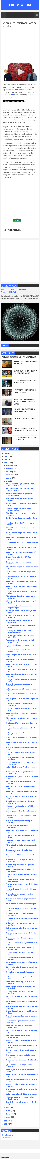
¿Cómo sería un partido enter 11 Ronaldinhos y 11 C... (21, 909)
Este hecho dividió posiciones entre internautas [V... (18, 509)
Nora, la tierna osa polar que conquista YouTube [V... (19, 685)
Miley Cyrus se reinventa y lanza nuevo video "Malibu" (21, 782)
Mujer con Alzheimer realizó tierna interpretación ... (18, 1036)
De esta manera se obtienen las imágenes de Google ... (21, 1090)
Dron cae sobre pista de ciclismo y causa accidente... (20, 939)
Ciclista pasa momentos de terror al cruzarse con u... (22, 929)
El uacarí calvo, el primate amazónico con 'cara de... (20, 1022)
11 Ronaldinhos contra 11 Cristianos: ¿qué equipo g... (20, 841)
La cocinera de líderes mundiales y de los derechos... (20, 758)
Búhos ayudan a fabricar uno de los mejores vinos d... (21, 968)
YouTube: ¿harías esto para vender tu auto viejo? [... (20, 1070)
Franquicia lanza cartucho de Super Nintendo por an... (21, 548)
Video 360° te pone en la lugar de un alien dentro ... (20, 514)
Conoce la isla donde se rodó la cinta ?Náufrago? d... (19, 914)
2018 (6, 459)
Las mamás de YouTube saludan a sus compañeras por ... (18, 631)
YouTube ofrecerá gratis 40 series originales (21, 1094)
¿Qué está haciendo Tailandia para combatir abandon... (21, 626)
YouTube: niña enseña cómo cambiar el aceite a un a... (21, 792)
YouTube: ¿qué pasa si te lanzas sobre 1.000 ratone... (21, 734)
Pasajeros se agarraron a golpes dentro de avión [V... (21, 934)
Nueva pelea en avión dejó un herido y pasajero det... (19, 851)
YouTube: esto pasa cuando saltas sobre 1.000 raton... (22, 831)
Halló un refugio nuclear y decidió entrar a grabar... (21, 1051)
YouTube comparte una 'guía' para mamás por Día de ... (21, 587)
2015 (6, 1124)
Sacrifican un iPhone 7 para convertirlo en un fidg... (22, 724)
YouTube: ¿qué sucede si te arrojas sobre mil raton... (21, 675)
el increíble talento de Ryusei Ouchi (24, 418)
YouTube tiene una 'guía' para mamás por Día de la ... (21, 553)
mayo (8, 481)
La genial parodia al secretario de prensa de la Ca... (21, 592)
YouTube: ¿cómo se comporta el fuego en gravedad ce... (20, 870)
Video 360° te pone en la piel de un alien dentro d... (20, 529)
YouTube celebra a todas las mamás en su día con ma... (21, 665)
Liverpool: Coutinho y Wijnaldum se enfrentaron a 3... (18, 826)
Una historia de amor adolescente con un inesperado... (20, 616)
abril (8, 1107)
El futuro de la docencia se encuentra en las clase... (21, 709)
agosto (9, 478)
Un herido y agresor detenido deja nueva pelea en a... (20, 802)
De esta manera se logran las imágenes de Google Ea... (20, 1056)
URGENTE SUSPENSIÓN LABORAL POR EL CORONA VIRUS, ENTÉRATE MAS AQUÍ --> (17, 290)
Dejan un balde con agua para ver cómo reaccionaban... (19, 895)
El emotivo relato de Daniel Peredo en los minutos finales (25, 391)
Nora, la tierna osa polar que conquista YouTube (19, 821)
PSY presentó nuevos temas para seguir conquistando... (20, 948)
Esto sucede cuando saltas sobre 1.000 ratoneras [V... (19, 807)
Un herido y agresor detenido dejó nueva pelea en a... (20, 865)
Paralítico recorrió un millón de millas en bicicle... (20, 836)
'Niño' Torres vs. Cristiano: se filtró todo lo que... (20, 787)
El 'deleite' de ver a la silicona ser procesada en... (21, 572)
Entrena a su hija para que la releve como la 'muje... (21, 646)
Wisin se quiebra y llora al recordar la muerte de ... (21, 812)
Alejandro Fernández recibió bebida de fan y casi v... (21, 1085)
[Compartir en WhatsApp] (17, 221)
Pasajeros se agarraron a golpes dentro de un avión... (22, 885)
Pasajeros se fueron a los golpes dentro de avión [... (21, 900)
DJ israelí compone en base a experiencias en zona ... (21, 1017)
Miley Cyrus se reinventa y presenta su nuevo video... (21, 719)
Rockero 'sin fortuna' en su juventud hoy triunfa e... (20, 563)
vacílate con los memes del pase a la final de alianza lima (19, 357)
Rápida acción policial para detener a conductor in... (19, 621)
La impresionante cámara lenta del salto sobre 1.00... (20, 636)
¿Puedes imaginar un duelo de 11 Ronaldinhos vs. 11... (22, 919)
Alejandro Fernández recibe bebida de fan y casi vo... (21, 1041)
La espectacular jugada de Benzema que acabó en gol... (20, 880)
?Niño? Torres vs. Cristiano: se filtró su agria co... (21, 694)
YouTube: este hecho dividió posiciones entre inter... (21, 538)
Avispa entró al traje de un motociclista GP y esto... (21, 997)
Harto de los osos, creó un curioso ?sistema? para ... (22, 777)
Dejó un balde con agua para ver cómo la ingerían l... (20, 924)
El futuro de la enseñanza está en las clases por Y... (21, 680)
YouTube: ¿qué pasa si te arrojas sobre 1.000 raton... (21, 714)
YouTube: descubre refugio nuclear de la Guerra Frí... (20, 982)
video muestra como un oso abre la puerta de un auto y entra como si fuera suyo (24, 401)
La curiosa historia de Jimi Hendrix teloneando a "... (18, 651)
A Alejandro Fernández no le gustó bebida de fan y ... (21, 963)
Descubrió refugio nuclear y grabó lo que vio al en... (21, 1012)
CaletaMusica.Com (7, 1135)
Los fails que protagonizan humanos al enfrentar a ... (19, 958)
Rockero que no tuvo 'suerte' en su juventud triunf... (21, 611)
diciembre (10, 465)
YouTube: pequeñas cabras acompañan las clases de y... (20, 987)
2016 (6, 1121)
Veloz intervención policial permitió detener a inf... (22, 567)
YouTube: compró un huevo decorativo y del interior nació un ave (25, 372)
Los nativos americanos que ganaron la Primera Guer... (19, 763)
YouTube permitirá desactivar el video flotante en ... (22, 1075)
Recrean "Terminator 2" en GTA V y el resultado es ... (18, 558)
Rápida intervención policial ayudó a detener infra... (21, 519)
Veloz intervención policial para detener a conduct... (20, 597)
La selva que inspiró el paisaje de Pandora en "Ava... (21, 943)
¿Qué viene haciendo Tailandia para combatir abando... (21, 602)
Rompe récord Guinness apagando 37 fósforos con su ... (19, 494)
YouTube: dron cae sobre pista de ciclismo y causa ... (21, 978)
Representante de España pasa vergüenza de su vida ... (21, 504)
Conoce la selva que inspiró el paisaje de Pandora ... (20, 973)
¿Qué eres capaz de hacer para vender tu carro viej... (20, 1065)
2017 (6, 462)
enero (8, 1117)
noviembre (10, 468)
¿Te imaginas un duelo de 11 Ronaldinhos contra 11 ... (20, 992)
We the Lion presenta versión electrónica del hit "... (21, 655)
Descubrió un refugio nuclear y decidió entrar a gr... (22, 1061)
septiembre (10, 474)
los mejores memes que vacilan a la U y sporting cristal (25, 381)
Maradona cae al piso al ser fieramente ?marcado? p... (20, 660)
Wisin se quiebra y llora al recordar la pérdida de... (22, 699)
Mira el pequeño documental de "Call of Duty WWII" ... (21, 1080)
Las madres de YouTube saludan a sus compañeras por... (19, 607)
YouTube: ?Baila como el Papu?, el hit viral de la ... (21, 743)
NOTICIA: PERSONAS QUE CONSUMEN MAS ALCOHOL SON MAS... (20, 485)
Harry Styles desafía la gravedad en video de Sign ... (21, 1103)
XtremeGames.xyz (7, 1137)
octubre (9, 471)
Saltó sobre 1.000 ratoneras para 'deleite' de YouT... (21, 797)
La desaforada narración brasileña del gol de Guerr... (21, 1046)
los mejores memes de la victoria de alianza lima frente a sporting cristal (25, 429)
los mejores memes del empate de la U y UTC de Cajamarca (25, 439)
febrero (9, 1114)
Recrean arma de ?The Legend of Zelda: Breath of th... (19, 773)
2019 (6, 456)
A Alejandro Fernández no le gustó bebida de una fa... (21, 1002)
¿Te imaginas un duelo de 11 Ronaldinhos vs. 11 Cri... (21, 953)
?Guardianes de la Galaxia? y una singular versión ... (20, 524)
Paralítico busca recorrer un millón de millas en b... (21, 875)
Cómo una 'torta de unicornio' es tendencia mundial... (21, 577)
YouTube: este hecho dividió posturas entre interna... (21, 582)
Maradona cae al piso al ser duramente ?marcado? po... (20, 641)
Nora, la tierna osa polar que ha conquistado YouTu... (21, 748)
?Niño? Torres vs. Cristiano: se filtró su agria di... (21, 670)
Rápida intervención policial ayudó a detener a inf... (21, 533)
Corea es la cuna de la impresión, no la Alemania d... (19, 860)
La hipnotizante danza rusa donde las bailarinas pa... (19, 704)
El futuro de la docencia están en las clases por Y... (21, 753)
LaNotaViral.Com (20, 5)
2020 (6, 453)
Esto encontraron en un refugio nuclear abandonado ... (20, 1098)
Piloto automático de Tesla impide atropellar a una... (21, 846)
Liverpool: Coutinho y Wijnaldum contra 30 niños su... (21, 729)
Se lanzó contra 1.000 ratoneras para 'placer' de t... (21, 856)
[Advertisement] (20, 261)
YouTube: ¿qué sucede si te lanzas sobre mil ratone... (21, 690)
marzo (8, 1110)
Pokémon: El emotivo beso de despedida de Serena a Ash (25, 362)
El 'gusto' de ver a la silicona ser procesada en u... (22, 543)
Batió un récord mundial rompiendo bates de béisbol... (21, 499)
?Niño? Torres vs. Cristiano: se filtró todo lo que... (21, 738)
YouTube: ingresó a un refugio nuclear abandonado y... (19, 1026)
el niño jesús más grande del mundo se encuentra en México (25, 410)
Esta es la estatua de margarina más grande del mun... (21, 816)
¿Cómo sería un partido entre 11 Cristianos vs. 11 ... (21, 890)
